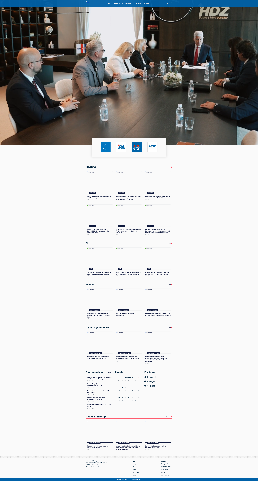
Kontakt (146, 3)
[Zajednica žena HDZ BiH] (105, 147)
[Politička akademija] (121, 147)
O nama (138, 3)
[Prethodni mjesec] (119, 377)
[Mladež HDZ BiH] (137, 147)
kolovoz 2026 (129, 377)
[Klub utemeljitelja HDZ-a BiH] (152, 147)
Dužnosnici (128, 3)
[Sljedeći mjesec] (138, 377)
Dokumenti (118, 3)
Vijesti (109, 3)
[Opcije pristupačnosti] (171, 3)
